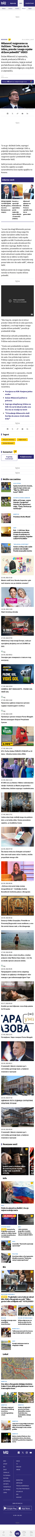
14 (9, 39)
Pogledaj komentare (9, 458)
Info (4, 1461)
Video (18, 1461)
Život (5, 1469)
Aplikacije (19, 1491)
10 (9, 1329)
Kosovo (4, 39)
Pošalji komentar (26, 457)
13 (9, 544)
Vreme (18, 1469)
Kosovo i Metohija (9, 440)
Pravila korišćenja (22, 1486)
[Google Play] (10, 1508)
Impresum (19, 1483)
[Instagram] (27, 1453)
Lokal (5, 1492)
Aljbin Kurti (22, 440)
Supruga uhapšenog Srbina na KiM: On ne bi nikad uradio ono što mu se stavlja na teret (18, 407)
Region (3, 1318)
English (18, 1467)
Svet (14, 527)
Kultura (5, 1478)
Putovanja (6, 1475)
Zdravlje (6, 1472)
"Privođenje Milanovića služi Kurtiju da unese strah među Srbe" (17, 416)
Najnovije (13, 3)
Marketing (19, 1480)
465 (9, 483)
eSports (6, 1484)
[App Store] (25, 1508)
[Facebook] (19, 1453)
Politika (15, 1254)
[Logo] (3, 3)
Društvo (16, 514)
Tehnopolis (7, 1487)
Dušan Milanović (8, 443)
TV (17, 1464)
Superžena (6, 1481)
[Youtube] (31, 1453)
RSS (17, 1494)
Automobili (6, 1489)
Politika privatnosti (22, 1489)
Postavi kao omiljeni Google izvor (14, 82)
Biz (4, 1467)
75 (9, 498)
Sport (5, 1464)
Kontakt (19, 1497)
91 (9, 514)
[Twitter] (23, 1453)
